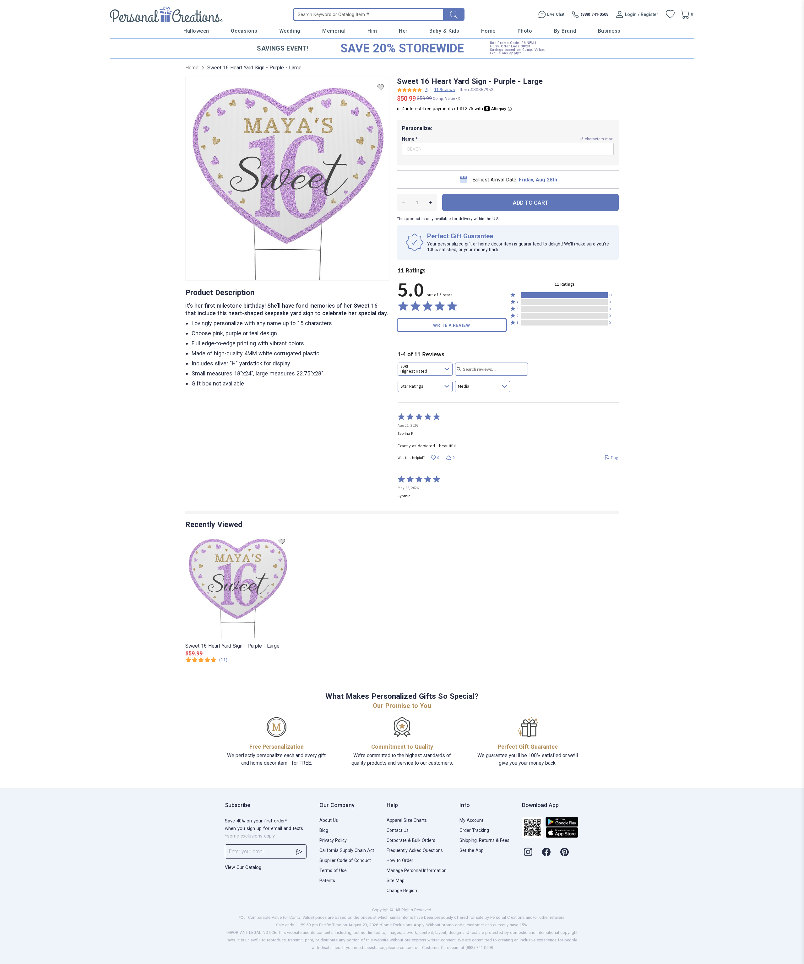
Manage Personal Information (417, 870)
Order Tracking (474, 830)
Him (372, 31)
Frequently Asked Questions (415, 850)
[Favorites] (670, 14)
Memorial (333, 31)
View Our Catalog (243, 867)
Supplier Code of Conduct (345, 860)
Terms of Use (333, 870)
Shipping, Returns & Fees (484, 840)
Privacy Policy (333, 840)
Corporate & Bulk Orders (411, 840)
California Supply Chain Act (346, 850)
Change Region (402, 890)
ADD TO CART (530, 202)
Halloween (196, 31)
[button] (564, 295)
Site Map (396, 880)
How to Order (400, 860)
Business (609, 31)
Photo (525, 31)
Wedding (290, 31)
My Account (471, 820)
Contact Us (398, 830)
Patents (327, 880)
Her (403, 31)
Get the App (471, 850)
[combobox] (425, 369)
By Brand (565, 31)
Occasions (244, 31)
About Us (328, 820)
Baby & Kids (444, 31)
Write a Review (451, 325)
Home (488, 31)
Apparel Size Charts (407, 820)
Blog (323, 830)
